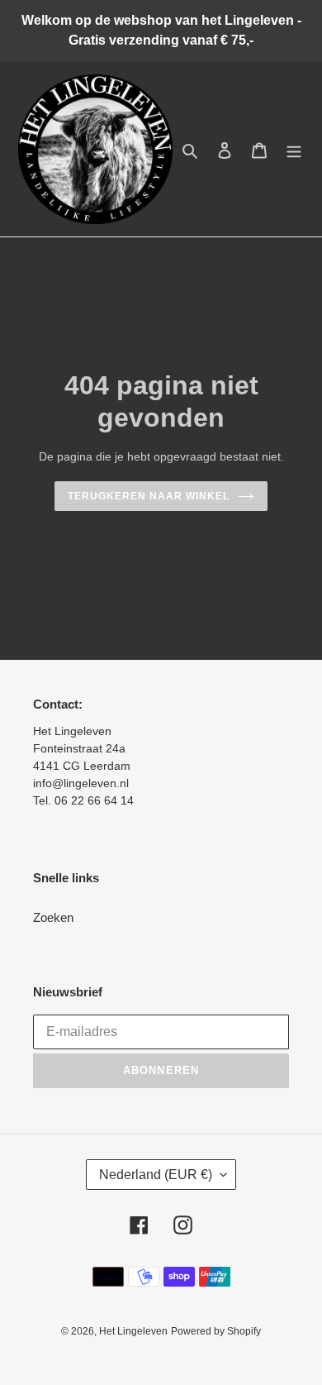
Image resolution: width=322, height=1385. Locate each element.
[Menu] (294, 149)
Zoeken (53, 917)
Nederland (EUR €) (155, 1175)
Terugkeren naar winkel (148, 496)
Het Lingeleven (133, 1331)
